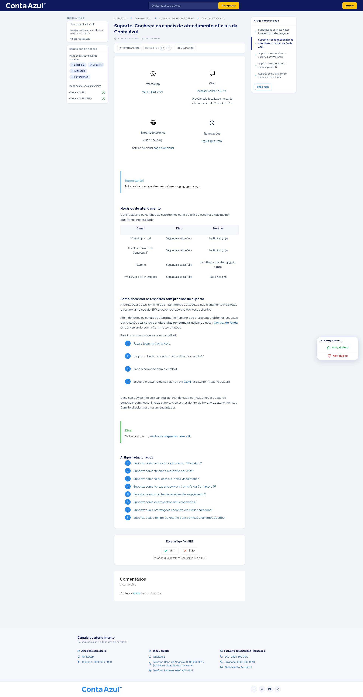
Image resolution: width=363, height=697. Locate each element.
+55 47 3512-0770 (153, 91)
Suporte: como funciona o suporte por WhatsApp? (167, 463)
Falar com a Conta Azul (213, 18)
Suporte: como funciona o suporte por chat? (163, 471)
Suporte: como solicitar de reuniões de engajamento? (169, 494)
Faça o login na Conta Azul (151, 343)
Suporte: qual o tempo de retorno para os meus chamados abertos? (179, 517)
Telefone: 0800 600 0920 (97, 661)
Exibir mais (263, 87)
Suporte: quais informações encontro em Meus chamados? (173, 510)
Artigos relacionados (80, 39)
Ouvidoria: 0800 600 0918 (239, 661)
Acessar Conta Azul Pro (212, 90)
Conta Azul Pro (142, 18)
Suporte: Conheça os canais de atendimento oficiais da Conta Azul (275, 43)
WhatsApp (88, 656)
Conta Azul (120, 18)
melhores (170, 436)
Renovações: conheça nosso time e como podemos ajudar (273, 31)
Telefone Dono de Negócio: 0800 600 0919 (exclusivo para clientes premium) (178, 663)
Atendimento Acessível (238, 667)
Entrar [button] (349, 5)
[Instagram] (278, 689)
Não (192, 550)
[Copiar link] (169, 48)
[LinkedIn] (262, 689)
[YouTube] (270, 689)
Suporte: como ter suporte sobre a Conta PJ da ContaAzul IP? (174, 486)
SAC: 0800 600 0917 (236, 656)
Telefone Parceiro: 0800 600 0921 (173, 670)
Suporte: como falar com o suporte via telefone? (166, 479)
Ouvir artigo (187, 47)
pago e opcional (164, 147)
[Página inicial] (26, 5)
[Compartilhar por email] (162, 48)
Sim (172, 550)
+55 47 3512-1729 (212, 141)
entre (136, 593)
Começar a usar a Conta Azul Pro (175, 18)
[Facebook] (254, 689)
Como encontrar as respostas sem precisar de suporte (87, 32)
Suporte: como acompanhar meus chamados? (164, 502)
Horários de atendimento (82, 24)
